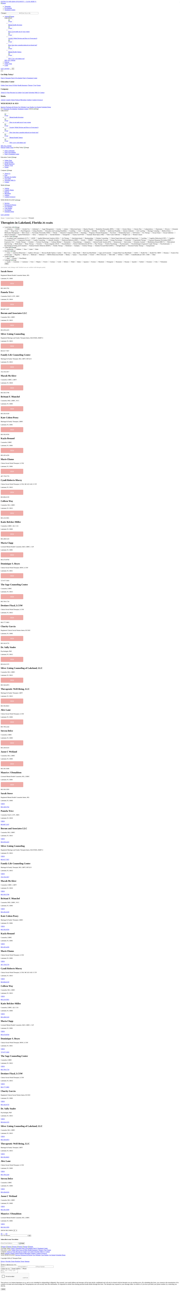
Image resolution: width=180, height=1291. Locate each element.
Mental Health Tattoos (16, 137)
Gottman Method (56, 242)
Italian (79, 262)
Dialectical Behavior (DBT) (69, 240)
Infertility (94, 231)
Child (118, 229)
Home (2, 218)
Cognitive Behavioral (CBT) (157, 238)
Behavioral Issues (75, 229)
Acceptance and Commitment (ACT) (17, 238)
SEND (3, 1289)
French (45, 262)
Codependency (148, 229)
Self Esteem (136, 233)
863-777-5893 (5, 1087)
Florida (17, 218)
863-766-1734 (5, 1069)
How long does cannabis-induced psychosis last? (23, 132)
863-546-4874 (5, 1139)
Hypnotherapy (77, 242)
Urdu (156, 262)
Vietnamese (163, 262)
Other (154, 255)
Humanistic (67, 242)
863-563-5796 (5, 894)
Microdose (23, 100)
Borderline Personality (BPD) (105, 229)
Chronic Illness (126, 229)
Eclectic (83, 240)
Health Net (143, 253)
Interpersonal (117, 242)
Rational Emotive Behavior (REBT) (40, 246)
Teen (25, 249)
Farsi (31, 262)
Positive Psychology (111, 244)
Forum (39, 85)
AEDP (33, 238)
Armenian (16, 262)
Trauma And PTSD (78, 234)
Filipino (38, 262)
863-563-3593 (5, 1227)
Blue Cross (67, 253)
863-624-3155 (5, 1122)
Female (14, 258)
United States (10, 218)
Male (8, 258)
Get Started (37, 107)
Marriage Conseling (153, 231)
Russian (126, 262)
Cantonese (24, 262)
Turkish (141, 262)
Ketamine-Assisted (139, 242)
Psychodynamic (165, 244)
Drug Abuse (14, 231)
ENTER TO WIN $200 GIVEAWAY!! (18, 1)
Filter (6, 263)
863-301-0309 (5, 1209)
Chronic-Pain (137, 229)
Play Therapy (98, 244)
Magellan (17, 255)
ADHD (17, 229)
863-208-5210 (5, 1017)
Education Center (6, 157)
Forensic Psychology (42, 242)
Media (3, 185)
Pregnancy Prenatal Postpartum (98, 233)
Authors (29, 100)
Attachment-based (76, 238)
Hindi (73, 262)
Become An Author (16, 92)
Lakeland (24, 218)
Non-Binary (22, 258)
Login (6, 65)
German (52, 262)
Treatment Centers (9, 10)
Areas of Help (23, 1250)
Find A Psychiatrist (16, 78)
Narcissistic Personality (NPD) (41, 233)
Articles (6, 16)
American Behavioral (18, 253)
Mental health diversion (16, 117)
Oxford (91, 255)
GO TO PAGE (5, 1235)
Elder (36, 249)
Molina (67, 255)
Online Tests (8, 63)
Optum (74, 255)
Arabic (8, 262)
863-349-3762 (5, 807)
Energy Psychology (116, 240)
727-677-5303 (5, 1052)
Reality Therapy (58, 246)
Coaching (143, 238)
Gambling (72, 231)
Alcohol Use (26, 229)
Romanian (119, 262)
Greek (59, 262)
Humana (166, 253)
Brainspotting (89, 238)
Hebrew (66, 262)
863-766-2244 (5, 1174)
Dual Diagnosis (25, 231)
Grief (79, 231)
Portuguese (109, 262)
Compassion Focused (23, 240)
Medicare (42, 255)
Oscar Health (83, 255)
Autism (65, 229)
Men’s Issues (25, 233)
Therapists (7, 6)
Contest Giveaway (37, 100)
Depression (158, 229)
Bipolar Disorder (88, 229)
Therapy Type (32, 85)
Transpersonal (150, 246)
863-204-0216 (5, 1192)
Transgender (66, 234)
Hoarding (86, 231)
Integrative (87, 242)
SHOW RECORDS (7, 1230)
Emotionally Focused (101, 240)
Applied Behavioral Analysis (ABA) (48, 238)
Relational (68, 246)
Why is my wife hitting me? (17, 142)
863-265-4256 (5, 947)
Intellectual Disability (114, 231)
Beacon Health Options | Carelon (51, 253)
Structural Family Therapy (136, 246)
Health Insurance (23, 85)
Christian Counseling (101, 238)
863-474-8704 (5, 1034)
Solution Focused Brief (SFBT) (104, 246)
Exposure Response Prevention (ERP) (159, 240)
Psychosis (113, 233)
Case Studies (30, 107)
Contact (42, 92)
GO (29, 1235)
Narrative (39, 244)
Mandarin (101, 262)
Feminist (31, 242)
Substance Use (42, 234)
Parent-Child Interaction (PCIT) (82, 244)
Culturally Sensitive (53, 240)
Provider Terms (10, 1261)
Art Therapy (65, 238)
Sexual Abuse (156, 233)
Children (18, 249)
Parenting (83, 233)
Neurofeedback (66, 244)
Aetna (8, 253)
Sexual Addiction (168, 233)
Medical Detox (166, 231)
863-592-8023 (5, 1157)
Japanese (86, 262)
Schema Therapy (87, 246)
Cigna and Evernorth (104, 253)
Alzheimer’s (35, 229)
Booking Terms (19, 1261)
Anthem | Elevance (33, 253)
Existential (127, 240)
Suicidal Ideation (55, 234)
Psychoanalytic (124, 244)
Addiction (9, 229)
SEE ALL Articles (9, 60)
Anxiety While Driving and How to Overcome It (23, 127)
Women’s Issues (137, 234)
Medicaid (33, 255)
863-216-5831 (5, 999)
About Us (4, 92)
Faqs (8, 92)
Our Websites (22, 107)
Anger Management (48, 229)
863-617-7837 (5, 859)
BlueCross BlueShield (89, 253)
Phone (25, 1268)
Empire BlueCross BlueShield (122, 253)
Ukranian (149, 262)
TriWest (119, 255)
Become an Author (21, 1251)
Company (4, 170)
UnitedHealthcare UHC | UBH (140, 255)
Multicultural (18, 244)
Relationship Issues (124, 233)
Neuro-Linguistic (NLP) (51, 244)
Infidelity (102, 231)
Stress (34, 234)
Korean (93, 262)
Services (3, 107)
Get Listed (25, 92)
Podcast (6, 62)
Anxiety (58, 229)
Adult (31, 249)
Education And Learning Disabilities (56, 231)
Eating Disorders (37, 231)
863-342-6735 (5, 1104)
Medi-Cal (25, 255)
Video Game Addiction (113, 234)
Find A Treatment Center (30, 78)
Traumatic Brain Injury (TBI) (95, 234)
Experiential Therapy (139, 240)
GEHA (136, 253)
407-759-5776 (5, 964)
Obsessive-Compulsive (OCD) (69, 233)
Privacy (3, 1261)
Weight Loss (126, 234)
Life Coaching (140, 231)
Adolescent (9, 249)
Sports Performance (24, 234)
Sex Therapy (146, 233)
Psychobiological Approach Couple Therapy (144, 244)
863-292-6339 (5, 912)
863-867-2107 (5, 824)
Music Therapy (29, 244)
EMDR (90, 240)
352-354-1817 (5, 877)
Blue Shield (76, 253)
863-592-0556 (5, 929)
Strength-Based (120, 246)
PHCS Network (101, 255)
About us (9, 1251)
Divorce (167, 229)
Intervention (127, 242)
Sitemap (27, 1261)
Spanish (134, 262)
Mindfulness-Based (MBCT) (156, 242)
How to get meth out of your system (20, 122)
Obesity (54, 233)
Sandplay (77, 246)
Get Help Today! (19, 147)
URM (127, 255)
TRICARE (111, 255)
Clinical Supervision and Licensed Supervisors (124, 238)
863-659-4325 (5, 842)
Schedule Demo (46, 107)
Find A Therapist (6, 78)
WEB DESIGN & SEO (8, 200)
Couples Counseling (39, 240)
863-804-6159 (5, 982)
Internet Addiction (128, 231)
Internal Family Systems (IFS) (102, 242)
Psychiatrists (8, 8)
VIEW (12, 283)
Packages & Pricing (12, 107)
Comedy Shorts (10, 100)
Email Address (16, 1268)
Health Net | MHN (155, 253)
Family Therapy (21, 242)
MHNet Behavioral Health (55, 255)
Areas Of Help (12, 85)
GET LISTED (5, 68)
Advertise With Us (33, 92)
